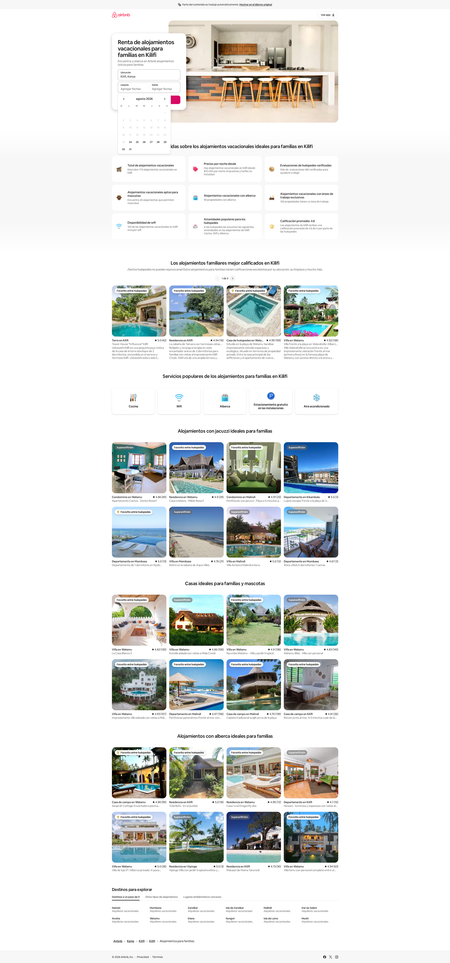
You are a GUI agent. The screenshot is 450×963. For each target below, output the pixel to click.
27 (151, 142)
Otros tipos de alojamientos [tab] (161, 897)
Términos (157, 957)
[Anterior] (217, 278)
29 (165, 142)
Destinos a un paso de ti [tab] (126, 897)
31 (130, 149)
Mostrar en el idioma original (255, 4)
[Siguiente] (232, 278)
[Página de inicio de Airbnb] (121, 14)
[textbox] (133, 89)
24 (130, 142)
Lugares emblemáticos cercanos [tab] (202, 897)
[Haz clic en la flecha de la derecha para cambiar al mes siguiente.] (165, 99)
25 (137, 142)
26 (144, 142)
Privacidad (143, 957)
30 (123, 149)
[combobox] (149, 76)
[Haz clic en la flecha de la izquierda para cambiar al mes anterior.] (124, 99)
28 (158, 142)
